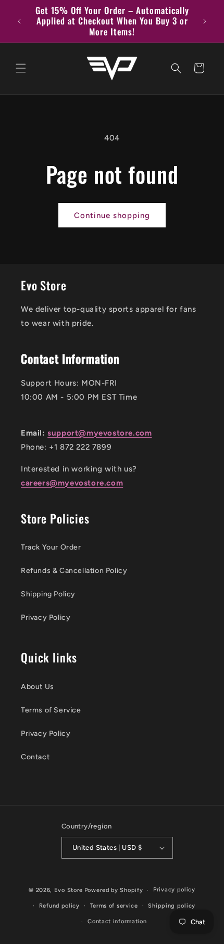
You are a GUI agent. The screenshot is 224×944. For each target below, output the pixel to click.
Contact (35, 756)
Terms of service (114, 905)
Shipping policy (171, 905)
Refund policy (59, 905)
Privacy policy (174, 889)
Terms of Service (51, 710)
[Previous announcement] (19, 21)
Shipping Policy (48, 594)
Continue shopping (112, 215)
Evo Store (68, 890)
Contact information (117, 921)
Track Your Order (51, 547)
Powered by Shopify (113, 890)
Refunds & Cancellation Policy (74, 570)
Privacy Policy (45, 617)
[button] (20, 68)
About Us (37, 686)
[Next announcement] (204, 21)
